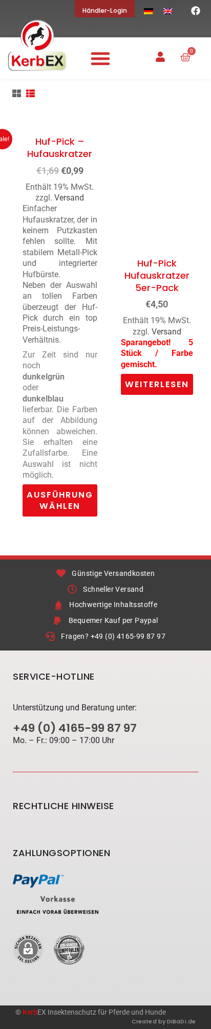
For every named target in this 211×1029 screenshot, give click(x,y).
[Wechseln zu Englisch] (168, 11)
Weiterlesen (157, 384)
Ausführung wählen (60, 500)
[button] (100, 58)
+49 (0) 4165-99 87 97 (75, 728)
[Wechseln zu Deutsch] (148, 11)
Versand (69, 198)
